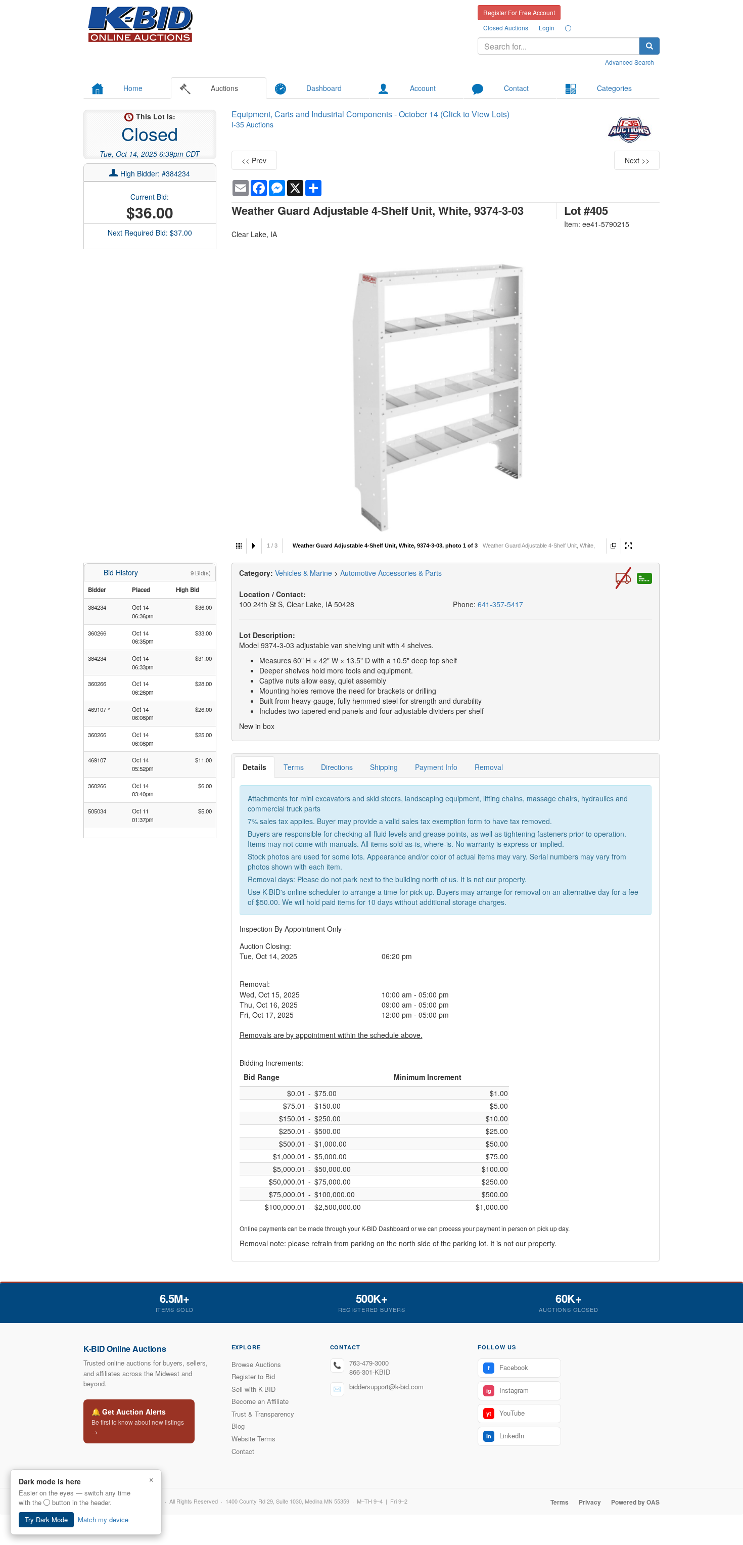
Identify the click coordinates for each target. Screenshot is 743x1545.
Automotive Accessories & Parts (391, 573)
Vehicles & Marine (304, 573)
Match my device (103, 1519)
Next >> (637, 160)
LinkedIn (505, 1435)
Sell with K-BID (253, 1389)
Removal (489, 767)
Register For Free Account (519, 12)
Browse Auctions (256, 1364)
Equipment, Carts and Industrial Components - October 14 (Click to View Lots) (370, 114)
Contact (242, 1451)
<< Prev (254, 160)
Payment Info (436, 767)
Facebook (508, 1367)
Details (254, 767)
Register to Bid (253, 1376)
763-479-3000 (369, 1363)
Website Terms (253, 1438)
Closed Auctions (505, 27)
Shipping (384, 767)
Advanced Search (629, 62)
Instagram (507, 1390)
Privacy (590, 1502)
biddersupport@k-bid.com (386, 1386)
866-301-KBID (369, 1372)
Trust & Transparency (262, 1414)
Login (546, 27)
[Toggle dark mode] (568, 27)
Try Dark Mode (46, 1519)
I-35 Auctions (252, 124)
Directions (337, 767)
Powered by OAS (635, 1502)
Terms (294, 767)
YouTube (505, 1413)
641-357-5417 (500, 604)
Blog (238, 1426)
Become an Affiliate (260, 1401)
